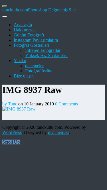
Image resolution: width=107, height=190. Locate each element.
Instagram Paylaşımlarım (36, 40)
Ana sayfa (23, 24)
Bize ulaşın (24, 75)
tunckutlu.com (15, 9)
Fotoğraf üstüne (39, 70)
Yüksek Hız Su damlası (46, 55)
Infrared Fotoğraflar (42, 50)
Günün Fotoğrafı (29, 34)
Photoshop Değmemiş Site (52, 9)
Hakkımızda (25, 29)
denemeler (34, 65)
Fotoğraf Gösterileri (31, 45)
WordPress (12, 132)
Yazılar (20, 60)
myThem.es (58, 132)
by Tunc (9, 103)
